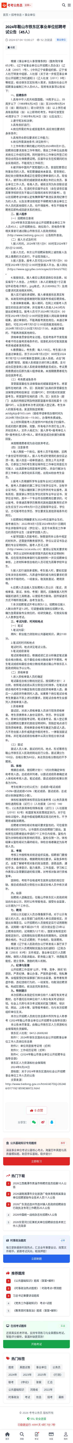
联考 (11, 1382)
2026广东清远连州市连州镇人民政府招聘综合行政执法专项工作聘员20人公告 (39, 1206)
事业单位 (30, 14)
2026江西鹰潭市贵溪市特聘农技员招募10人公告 (39, 1185)
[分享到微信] (34, 1122)
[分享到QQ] (51, 1122)
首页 (5, 14)
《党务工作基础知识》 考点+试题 (32, 1303)
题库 (11, 1367)
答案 (38, 1382)
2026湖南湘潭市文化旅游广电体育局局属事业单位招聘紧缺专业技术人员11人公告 (39, 1195)
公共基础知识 (16, 1389)
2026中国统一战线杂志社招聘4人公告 (35, 1214)
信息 (38, 1397)
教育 (37, 502)
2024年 (12, 1374)
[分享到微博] (42, 1122)
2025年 (42, 1374)
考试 (27, 1397)
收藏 (12, 47)
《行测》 (57, 1374)
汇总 (50, 1382)
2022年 (48, 1389)
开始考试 (36, 1344)
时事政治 (13, 1397)
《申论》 (25, 1382)
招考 (50, 1397)
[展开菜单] (69, 5)
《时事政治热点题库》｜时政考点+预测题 (37, 1288)
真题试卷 (25, 1367)
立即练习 (36, 1161)
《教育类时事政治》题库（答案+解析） (36, 1310)
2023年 (27, 1374)
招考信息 (16, 14)
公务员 (56, 1367)
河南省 (34, 1389)
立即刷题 (36, 1258)
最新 (61, 1397)
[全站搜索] (63, 5)
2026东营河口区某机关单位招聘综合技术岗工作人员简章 (39, 1224)
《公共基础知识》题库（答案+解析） (34, 1280)
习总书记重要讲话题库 (26, 1295)
